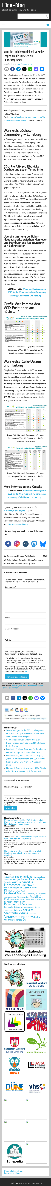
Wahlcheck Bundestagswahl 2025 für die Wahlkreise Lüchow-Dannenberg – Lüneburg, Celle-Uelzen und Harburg (27, 292)
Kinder (33, 887)
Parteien (8, 901)
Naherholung (14, 899)
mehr (27, 671)
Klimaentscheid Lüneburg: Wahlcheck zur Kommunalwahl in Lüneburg (25, 837)
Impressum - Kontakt (13, 1173)
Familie (24, 879)
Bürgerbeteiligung (39, 877)
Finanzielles (35, 879)
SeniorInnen (8, 910)
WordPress (22, 1183)
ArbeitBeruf (9, 877)
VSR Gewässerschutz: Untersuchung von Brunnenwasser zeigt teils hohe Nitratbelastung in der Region (26, 742)
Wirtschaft (36, 917)
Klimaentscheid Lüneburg (15, 851)
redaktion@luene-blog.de (14, 510)
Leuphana (42, 894)
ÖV (12, 563)
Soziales (28, 909)
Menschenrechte (23, 897)
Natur (22, 899)
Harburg (15, 560)
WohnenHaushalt (13, 919)
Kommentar (10, 587)
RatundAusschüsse (15, 904)
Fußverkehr (7, 882)
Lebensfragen (32, 894)
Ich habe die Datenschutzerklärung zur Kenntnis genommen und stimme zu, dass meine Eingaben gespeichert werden (25, 660)
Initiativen (28, 884)
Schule (37, 907)
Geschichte (16, 882)
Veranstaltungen (16, 916)
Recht (30, 905)
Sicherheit (18, 910)
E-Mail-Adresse (12, 629)
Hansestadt (12, 885)
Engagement (11, 556)
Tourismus (32, 913)
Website (8, 640)
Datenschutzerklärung (13, 1171)
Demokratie (8, 879)
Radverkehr (19, 901)
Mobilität (7, 563)
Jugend (26, 888)
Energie (16, 879)
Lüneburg (20, 556)
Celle (9, 560)
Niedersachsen (40, 899)
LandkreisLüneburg (15, 893)
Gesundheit (27, 882)
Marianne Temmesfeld (14, 820)
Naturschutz (29, 899)
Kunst (23, 891)
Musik (6, 899)
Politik (27, 556)
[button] (6, 69)
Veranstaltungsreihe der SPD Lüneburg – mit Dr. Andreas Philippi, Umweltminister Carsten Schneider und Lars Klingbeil (25, 733)
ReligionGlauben (28, 907)
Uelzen (33, 563)
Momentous (37, 1183)
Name (8, 617)
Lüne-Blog (13, 5)
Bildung (27, 876)
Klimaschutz (23, 560)
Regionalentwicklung (22, 563)
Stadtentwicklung (16, 913)
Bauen (18, 876)
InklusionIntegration (13, 888)
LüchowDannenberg (35, 560)
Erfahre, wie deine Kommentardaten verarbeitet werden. (22, 686)
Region (32, 556)
